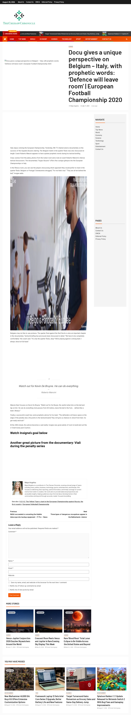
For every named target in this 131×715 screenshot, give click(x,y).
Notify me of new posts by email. (22, 590)
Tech (36, 693)
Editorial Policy (47, 2)
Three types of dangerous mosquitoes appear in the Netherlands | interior (69, 514)
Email (10, 568)
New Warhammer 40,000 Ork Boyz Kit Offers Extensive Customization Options (17, 699)
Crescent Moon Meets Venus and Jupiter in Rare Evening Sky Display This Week (47, 641)
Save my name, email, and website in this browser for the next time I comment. (39, 582)
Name (11, 561)
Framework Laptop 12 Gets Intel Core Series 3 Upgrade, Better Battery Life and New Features (49, 699)
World (32, 39)
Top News (22, 39)
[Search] (126, 39)
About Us (21, 2)
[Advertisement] (48, 131)
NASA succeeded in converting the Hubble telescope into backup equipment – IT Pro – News (28, 514)
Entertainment (91, 39)
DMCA (38, 2)
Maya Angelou (74, 106)
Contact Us (30, 2)
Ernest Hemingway (23, 647)
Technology (67, 39)
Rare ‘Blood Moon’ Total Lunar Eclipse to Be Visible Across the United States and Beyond (77, 641)
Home (12, 39)
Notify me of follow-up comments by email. (25, 586)
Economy (43, 39)
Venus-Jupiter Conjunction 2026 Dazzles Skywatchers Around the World (18, 641)
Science (54, 39)
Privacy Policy (59, 2)
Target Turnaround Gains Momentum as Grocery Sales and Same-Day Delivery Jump (52, 34)
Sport (78, 39)
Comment (12, 532)
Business (69, 693)
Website (11, 575)
